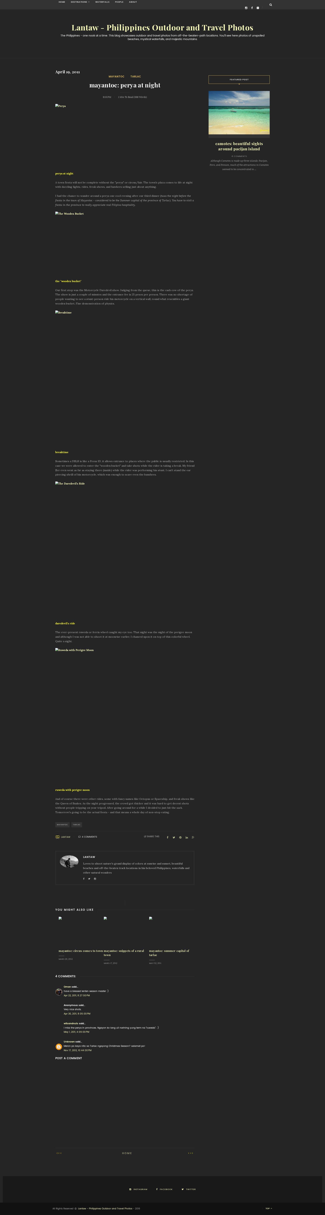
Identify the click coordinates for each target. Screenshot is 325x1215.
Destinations (79, 2)
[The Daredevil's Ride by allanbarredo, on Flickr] (124, 549)
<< (60, 1153)
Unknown (69, 1042)
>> (190, 1153)
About (133, 2)
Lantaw (65, 837)
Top (268, 1208)
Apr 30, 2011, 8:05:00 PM (77, 1014)
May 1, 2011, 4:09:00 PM (76, 1032)
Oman (67, 987)
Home (62, 2)
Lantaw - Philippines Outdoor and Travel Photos (162, 28)
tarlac (136, 76)
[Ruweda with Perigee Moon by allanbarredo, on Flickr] (124, 715)
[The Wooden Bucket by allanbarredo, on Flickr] (124, 243)
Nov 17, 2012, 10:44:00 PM (77, 1050)
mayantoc (117, 76)
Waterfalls (102, 2)
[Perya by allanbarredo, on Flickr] (124, 135)
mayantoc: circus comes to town (81, 950)
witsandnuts (71, 1023)
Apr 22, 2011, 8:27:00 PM (77, 995)
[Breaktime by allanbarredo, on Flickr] (124, 378)
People (119, 2)
